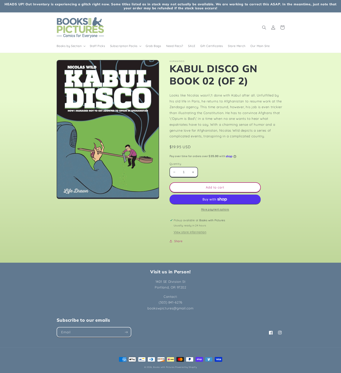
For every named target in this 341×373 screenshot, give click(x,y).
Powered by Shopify (186, 367)
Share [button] (178, 241)
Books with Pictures (163, 367)
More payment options (215, 209)
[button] (70, 46)
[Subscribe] (126, 332)
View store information (190, 232)
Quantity (175, 163)
